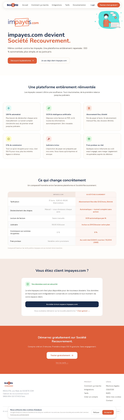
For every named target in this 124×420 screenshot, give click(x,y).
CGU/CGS (110, 389)
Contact (109, 400)
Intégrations (57, 5)
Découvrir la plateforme (21, 60)
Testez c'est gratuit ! (109, 5)
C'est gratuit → (83, 311)
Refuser (96, 412)
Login (93, 5)
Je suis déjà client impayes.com (54, 60)
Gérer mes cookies (113, 397)
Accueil (25, 5)
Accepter (108, 412)
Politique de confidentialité (19, 415)
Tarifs (67, 5)
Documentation (79, 5)
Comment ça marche (40, 5)
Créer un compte (91, 397)
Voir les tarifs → (62, 363)
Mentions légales (112, 386)
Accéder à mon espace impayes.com (62, 304)
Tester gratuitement (60, 355)
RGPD (108, 393)
